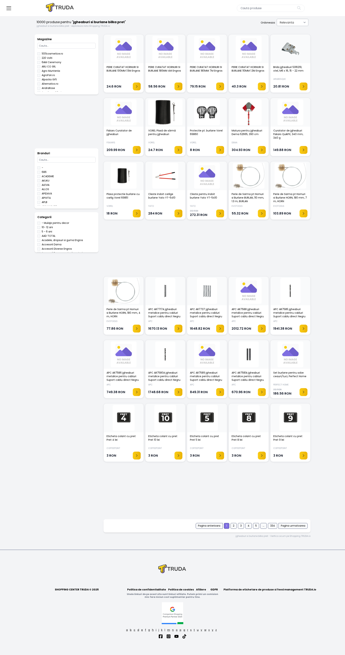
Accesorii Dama (51, 244)
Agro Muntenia (51, 71)
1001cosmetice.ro (52, 53)
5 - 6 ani (47, 231)
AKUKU (45, 180)
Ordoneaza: (268, 22)
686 (44, 172)
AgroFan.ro (48, 75)
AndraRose (48, 88)
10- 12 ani (47, 227)
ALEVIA (45, 185)
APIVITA (46, 198)
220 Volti (47, 58)
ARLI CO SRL (49, 66)
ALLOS (45, 189)
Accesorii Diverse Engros (57, 249)
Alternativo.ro (50, 84)
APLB (44, 202)
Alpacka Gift (49, 79)
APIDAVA (47, 193)
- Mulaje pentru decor (55, 223)
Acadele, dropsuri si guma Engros (62, 240)
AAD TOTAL (49, 236)
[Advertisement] (66, 123)
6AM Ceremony (51, 62)
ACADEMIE (48, 176)
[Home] (60, 8)
